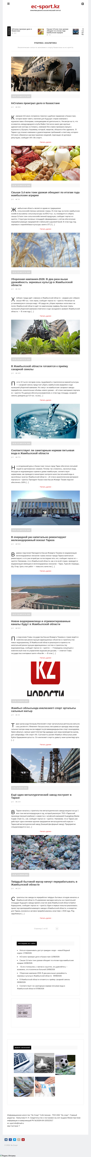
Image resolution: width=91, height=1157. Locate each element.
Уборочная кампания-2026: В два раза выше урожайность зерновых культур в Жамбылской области (42, 282)
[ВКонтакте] (6, 1139)
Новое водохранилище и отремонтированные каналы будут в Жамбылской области (40, 623)
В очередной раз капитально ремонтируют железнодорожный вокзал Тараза (38, 539)
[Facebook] (10, 1139)
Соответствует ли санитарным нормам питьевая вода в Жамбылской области (42, 452)
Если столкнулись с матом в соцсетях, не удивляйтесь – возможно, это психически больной (77, 31)
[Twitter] (14, 1139)
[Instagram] (18, 1139)
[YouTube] (23, 1139)
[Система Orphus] (24, 1005)
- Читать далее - (45, 142)
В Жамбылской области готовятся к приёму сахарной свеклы (45, 979)
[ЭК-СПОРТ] (45, 5)
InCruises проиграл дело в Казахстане (35, 103)
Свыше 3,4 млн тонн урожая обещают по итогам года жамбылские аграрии (42, 31)
